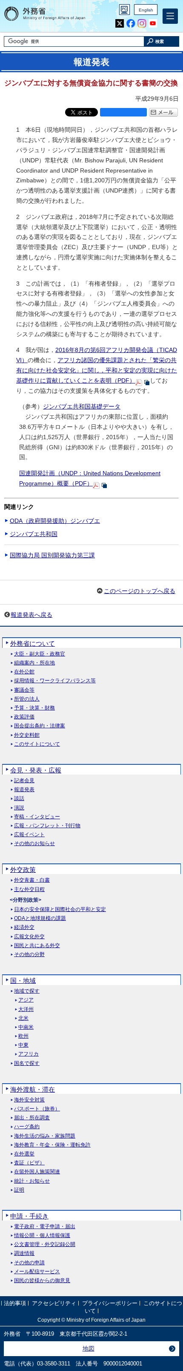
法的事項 (15, 1303)
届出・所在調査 (32, 1118)
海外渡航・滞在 (32, 1089)
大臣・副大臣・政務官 (39, 654)
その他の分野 (29, 954)
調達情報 (24, 1253)
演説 (19, 808)
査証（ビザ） (29, 1163)
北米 (23, 1018)
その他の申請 (29, 1263)
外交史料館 (27, 735)
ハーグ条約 (27, 1127)
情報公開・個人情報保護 (42, 1235)
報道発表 (24, 789)
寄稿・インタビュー (37, 817)
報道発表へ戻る (31, 614)
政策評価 (24, 717)
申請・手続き (29, 1216)
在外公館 (24, 672)
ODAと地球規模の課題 (40, 918)
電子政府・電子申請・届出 (44, 1226)
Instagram (141, 23)
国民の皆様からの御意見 (42, 1280)
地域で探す (27, 991)
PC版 (124, 9)
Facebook (130, 23)
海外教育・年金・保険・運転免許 (52, 1145)
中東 (23, 1045)
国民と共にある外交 (37, 945)
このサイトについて (37, 744)
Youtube (153, 23)
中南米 (26, 1027)
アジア (26, 1000)
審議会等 (24, 690)
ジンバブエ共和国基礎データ (81, 406)
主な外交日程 (29, 889)
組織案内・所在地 (34, 663)
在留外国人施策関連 (37, 1172)
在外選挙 (24, 1154)
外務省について (32, 643)
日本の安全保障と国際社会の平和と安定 (60, 909)
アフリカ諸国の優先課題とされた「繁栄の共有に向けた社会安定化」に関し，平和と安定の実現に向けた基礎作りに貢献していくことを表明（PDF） (96, 370)
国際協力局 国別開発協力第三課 (52, 555)
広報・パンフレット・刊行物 (47, 826)
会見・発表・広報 (35, 770)
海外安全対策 (29, 1100)
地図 (88, 1348)
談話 (19, 798)
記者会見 (24, 780)
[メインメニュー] (170, 16)
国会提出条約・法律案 (39, 726)
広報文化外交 (29, 937)
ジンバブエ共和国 (33, 534)
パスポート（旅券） (37, 1109)
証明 (19, 1190)
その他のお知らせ (34, 843)
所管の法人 (27, 699)
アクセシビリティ (54, 1303)
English (146, 10)
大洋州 (26, 1009)
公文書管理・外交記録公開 (44, 1244)
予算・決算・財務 (34, 708)
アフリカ (28, 1054)
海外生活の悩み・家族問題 (44, 1136)
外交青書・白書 (32, 880)
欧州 (23, 1036)
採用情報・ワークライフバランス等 (55, 681)
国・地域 (23, 980)
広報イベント (29, 834)
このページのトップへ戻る (139, 591)
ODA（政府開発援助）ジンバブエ (55, 520)
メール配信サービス (37, 1271)
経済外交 (24, 927)
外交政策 (23, 869)
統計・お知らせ (32, 1181)
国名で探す (27, 1063)
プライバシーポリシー (109, 1303)
